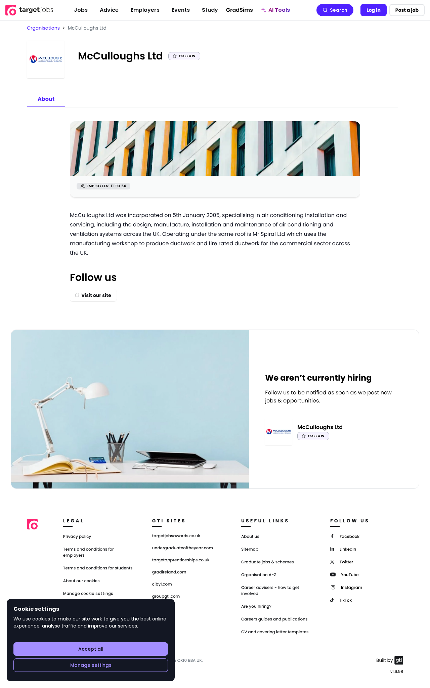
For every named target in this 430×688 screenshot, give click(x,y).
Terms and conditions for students (98, 568)
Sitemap (249, 549)
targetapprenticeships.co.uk (181, 560)
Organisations (43, 28)
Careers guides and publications (274, 619)
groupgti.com (166, 596)
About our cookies (81, 581)
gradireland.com (169, 572)
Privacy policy (77, 537)
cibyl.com (162, 584)
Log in (374, 10)
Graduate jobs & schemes (267, 562)
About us (250, 537)
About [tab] (46, 99)
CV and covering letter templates (275, 632)
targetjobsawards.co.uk (176, 536)
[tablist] (46, 99)
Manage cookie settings (88, 593)
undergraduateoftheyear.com (182, 548)
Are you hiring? (256, 606)
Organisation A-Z (258, 575)
